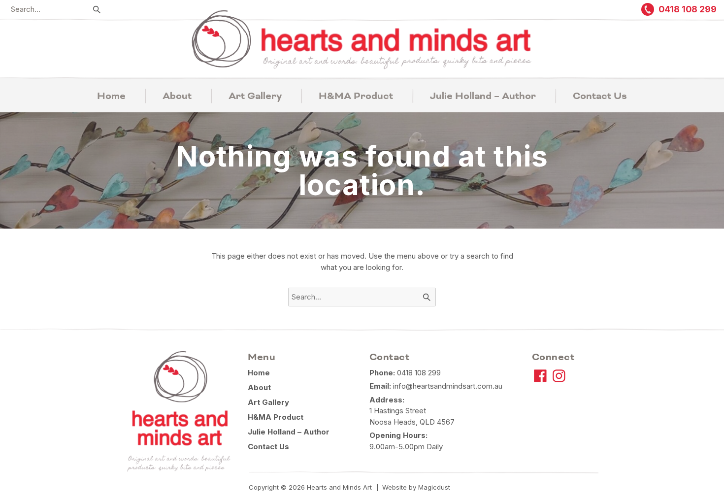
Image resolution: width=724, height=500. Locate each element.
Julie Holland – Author (483, 96)
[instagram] (559, 375)
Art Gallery (255, 96)
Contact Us (600, 96)
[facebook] (540, 375)
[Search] (97, 9)
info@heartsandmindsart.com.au (447, 386)
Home (111, 96)
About (177, 96)
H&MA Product (356, 96)
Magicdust (434, 487)
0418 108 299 (419, 372)
